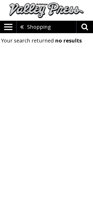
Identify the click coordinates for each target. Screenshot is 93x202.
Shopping (39, 26)
